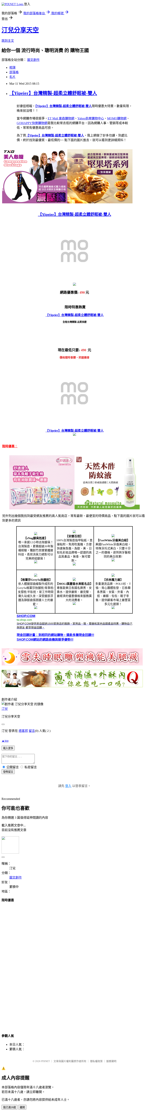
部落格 (14, 72)
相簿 (12, 67)
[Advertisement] (74, 964)
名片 (12, 76)
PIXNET (45, 1061)
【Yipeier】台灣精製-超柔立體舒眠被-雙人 (53, 93)
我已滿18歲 (9, 1107)
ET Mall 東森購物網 (61, 118)
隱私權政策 (96, 1061)
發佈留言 (8, 771)
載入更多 (8, 748)
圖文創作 (33, 59)
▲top (5, 740)
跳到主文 (8, 40)
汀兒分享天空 (20, 29)
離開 (22, 1107)
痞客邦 (23, 730)
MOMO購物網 (116, 118)
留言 (32, 730)
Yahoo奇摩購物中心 (90, 118)
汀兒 (5, 708)
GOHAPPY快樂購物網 (32, 123)
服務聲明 (111, 1061)
